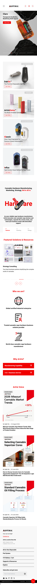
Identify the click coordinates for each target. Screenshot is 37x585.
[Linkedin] (6, 578)
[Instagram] (11, 578)
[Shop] (4, 578)
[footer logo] (18, 530)
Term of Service (28, 581)
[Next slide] (20, 283)
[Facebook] (9, 578)
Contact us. (6, 536)
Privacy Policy (22, 581)
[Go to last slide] (16, 283)
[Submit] (25, 574)
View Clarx (7, 22)
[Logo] (13, 6)
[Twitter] (14, 578)
